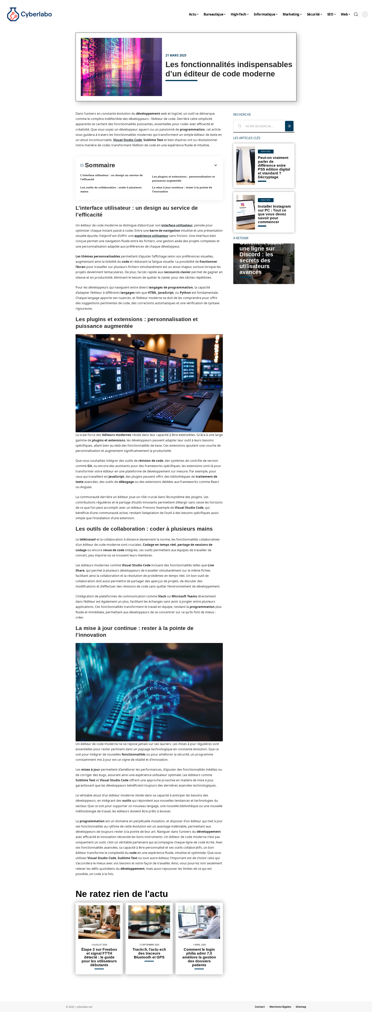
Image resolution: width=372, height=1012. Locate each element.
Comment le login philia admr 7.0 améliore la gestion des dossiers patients (199, 957)
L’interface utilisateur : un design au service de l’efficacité (111, 177)
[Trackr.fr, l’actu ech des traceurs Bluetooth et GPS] (149, 922)
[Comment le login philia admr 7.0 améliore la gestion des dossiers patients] (199, 922)
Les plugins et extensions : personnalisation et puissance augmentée (183, 178)
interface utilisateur (177, 225)
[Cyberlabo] (29, 14)
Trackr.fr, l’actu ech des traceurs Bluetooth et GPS (149, 953)
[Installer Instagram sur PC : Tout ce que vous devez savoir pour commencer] (245, 212)
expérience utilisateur (151, 236)
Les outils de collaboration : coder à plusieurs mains (111, 189)
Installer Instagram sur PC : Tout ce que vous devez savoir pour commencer (274, 214)
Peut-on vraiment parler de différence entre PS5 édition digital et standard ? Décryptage (274, 167)
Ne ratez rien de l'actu (122, 894)
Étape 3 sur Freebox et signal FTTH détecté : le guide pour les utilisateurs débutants (99, 957)
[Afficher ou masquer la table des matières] (166, 165)
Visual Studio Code (127, 140)
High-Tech (265, 151)
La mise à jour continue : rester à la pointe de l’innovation (182, 189)
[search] (356, 14)
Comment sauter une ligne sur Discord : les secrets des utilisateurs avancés (261, 257)
